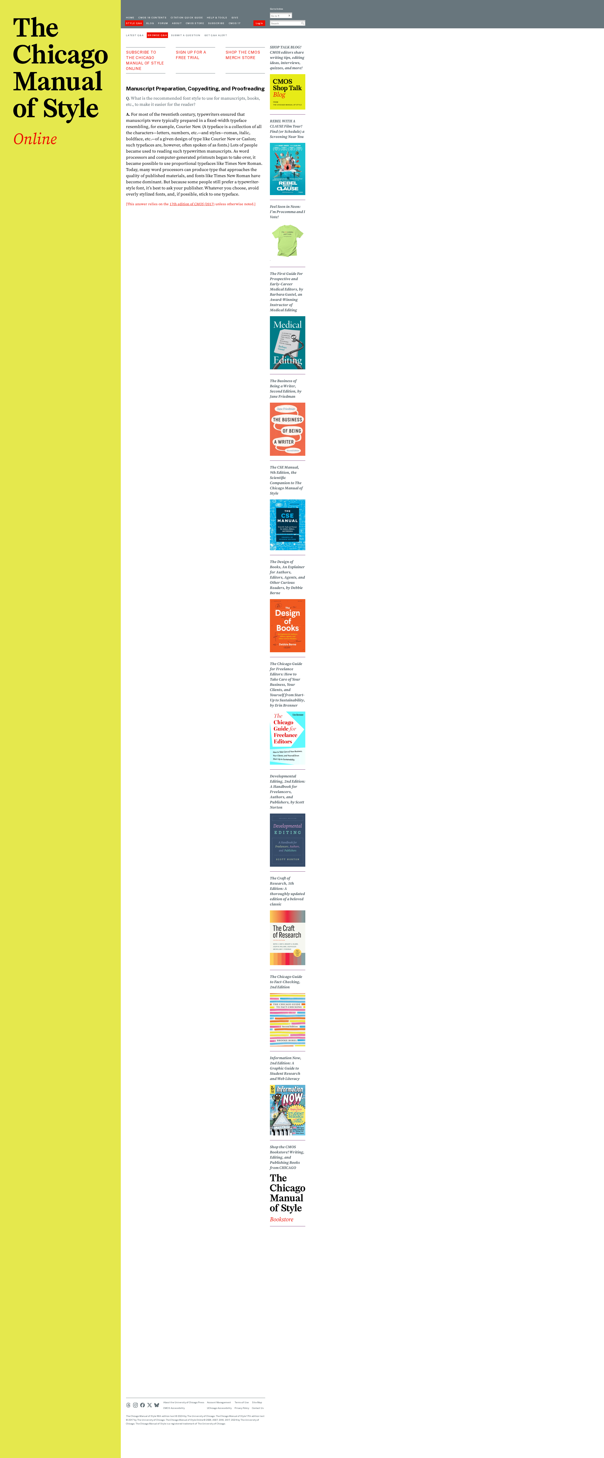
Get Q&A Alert (215, 35)
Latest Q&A (135, 35)
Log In (259, 23)
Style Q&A (134, 23)
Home (130, 17)
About (177, 23)
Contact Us (258, 1408)
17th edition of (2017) (192, 203)
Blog (150, 23)
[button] (289, 15)
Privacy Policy (242, 1408)
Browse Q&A (157, 35)
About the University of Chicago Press (183, 1402)
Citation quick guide (187, 17)
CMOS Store (195, 23)
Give (234, 17)
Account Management (219, 1402)
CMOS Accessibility (174, 1408)
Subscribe (216, 23)
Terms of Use (242, 1402)
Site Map (257, 1402)
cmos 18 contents (152, 17)
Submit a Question (185, 35)
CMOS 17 (235, 23)
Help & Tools (217, 17)
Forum (163, 23)
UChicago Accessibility (219, 1408)
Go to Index (276, 8)
